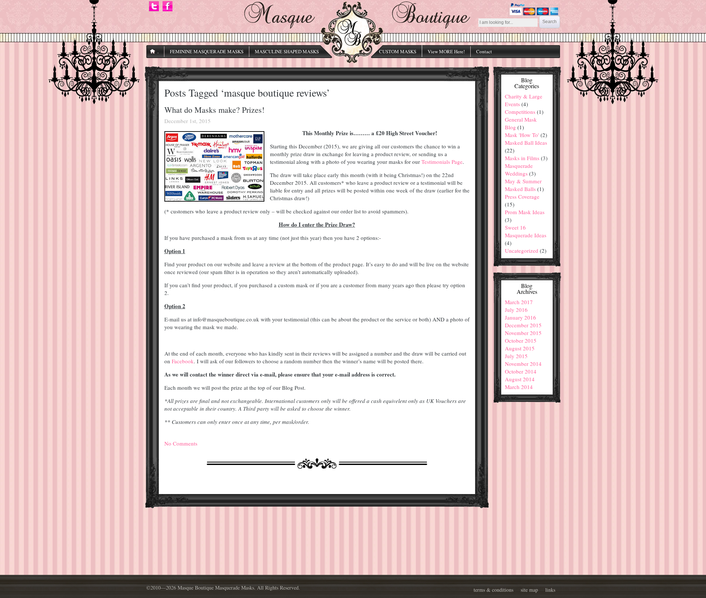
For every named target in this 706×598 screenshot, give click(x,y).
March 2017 (519, 302)
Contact (484, 51)
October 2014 (520, 371)
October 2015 (520, 340)
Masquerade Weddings (519, 169)
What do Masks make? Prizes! (214, 109)
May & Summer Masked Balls (523, 184)
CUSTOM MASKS (397, 51)
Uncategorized (521, 250)
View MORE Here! (446, 51)
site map (529, 589)
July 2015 (516, 356)
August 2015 (520, 348)
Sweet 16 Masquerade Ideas (525, 231)
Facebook (183, 361)
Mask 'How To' (522, 134)
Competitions (520, 111)
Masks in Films (522, 158)
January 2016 (520, 317)
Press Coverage (522, 196)
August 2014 (520, 379)
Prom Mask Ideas (525, 212)
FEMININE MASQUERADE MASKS (206, 51)
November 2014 (523, 363)
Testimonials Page (442, 161)
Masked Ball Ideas (526, 142)
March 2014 (519, 386)
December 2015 (523, 325)
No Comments (180, 443)
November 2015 (523, 332)
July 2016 (516, 309)
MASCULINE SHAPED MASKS (287, 51)
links (550, 589)
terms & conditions (493, 589)
